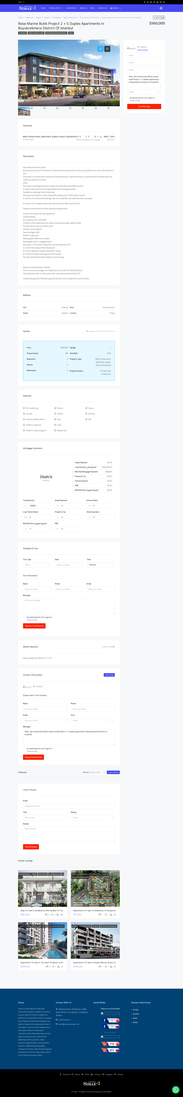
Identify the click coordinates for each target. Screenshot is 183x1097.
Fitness (60, 408)
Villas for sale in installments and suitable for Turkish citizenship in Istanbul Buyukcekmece (59, 910)
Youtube (120, 1074)
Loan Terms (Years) (30, 512)
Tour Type (27, 559)
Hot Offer (105, 874)
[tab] (100, 49)
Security (91, 414)
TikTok (87, 1074)
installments (42, 874)
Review (26, 824)
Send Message (144, 106)
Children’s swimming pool (36, 430)
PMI (56, 523)
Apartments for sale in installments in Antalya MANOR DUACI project (103, 910)
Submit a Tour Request (34, 626)
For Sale (22, 33)
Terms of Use (32, 620)
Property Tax (60, 512)
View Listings (109, 674)
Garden (60, 414)
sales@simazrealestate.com (68, 1024)
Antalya (136, 1009)
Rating (73, 812)
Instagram (109, 1074)
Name (25, 584)
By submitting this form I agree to (39, 618)
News (92, 8)
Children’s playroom (33, 425)
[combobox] (37, 564)
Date (57, 559)
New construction (36, 33)
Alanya (135, 1022)
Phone (57, 584)
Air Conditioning (32, 408)
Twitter (77, 1074)
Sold (71, 33)
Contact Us (102, 8)
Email (89, 584)
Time (89, 559)
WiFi (90, 419)
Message (26, 595)
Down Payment (61, 500)
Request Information (33, 757)
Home (43, 8)
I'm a (73, 715)
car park (29, 414)
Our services (71, 8)
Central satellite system (35, 419)
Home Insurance (93, 512)
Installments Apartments (56, 33)
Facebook (66, 1074)
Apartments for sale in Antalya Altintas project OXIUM (96, 962)
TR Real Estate (54, 8)
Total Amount (28, 500)
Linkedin (97, 1074)
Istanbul (136, 1013)
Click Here (48, 658)
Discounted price (24, 874)
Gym (59, 419)
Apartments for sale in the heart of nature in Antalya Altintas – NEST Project (54, 962)
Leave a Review (113, 772)
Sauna (90, 408)
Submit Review (31, 847)
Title (25, 812)
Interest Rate (92, 500)
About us (83, 8)
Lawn (59, 425)
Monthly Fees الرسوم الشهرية (34, 523)
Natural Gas (62, 430)
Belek (135, 1018)
